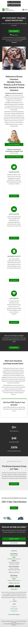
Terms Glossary (14, 608)
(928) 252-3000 (14, 577)
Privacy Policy (14, 611)
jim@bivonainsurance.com (14, 580)
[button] (14, 2)
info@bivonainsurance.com (14, 559)
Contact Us (14, 606)
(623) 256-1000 (14, 153)
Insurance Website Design (8, 623)
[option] (7, 518)
